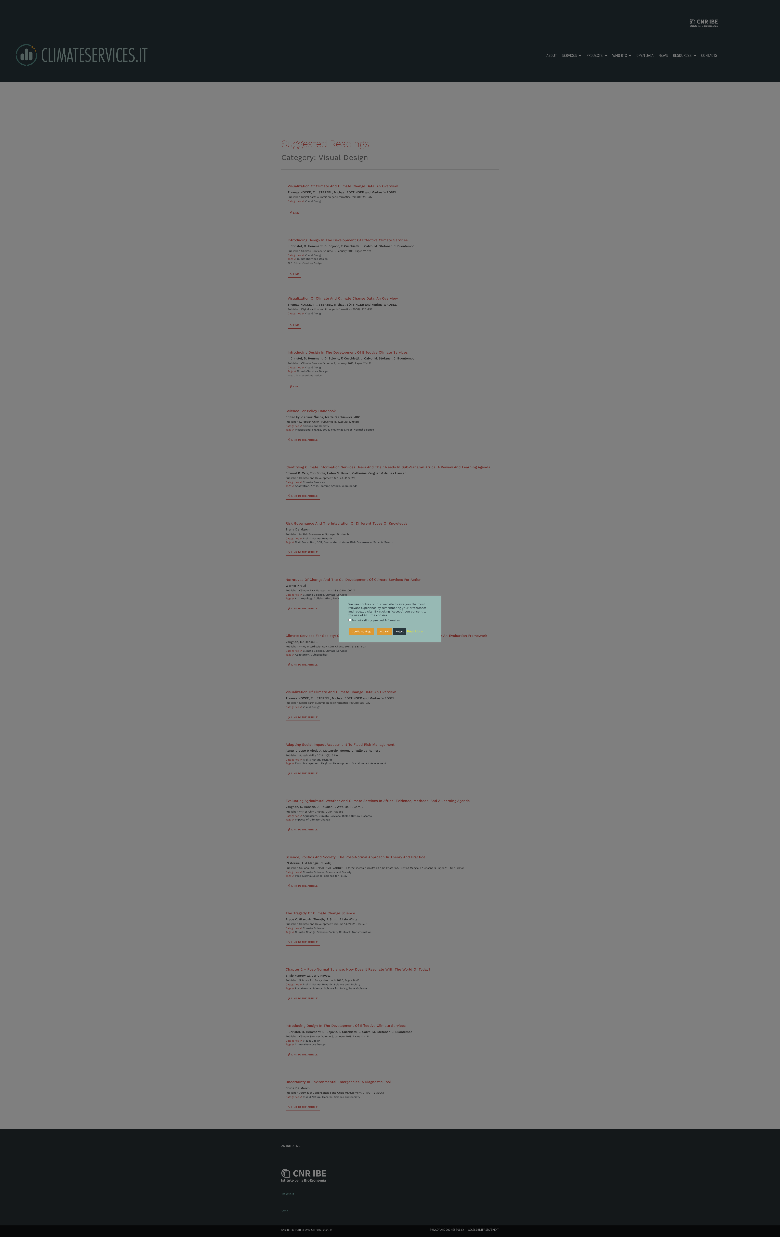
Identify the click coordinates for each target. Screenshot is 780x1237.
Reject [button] (399, 631)
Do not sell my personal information (376, 620)
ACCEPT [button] (384, 631)
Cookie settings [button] (361, 631)
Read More (414, 631)
